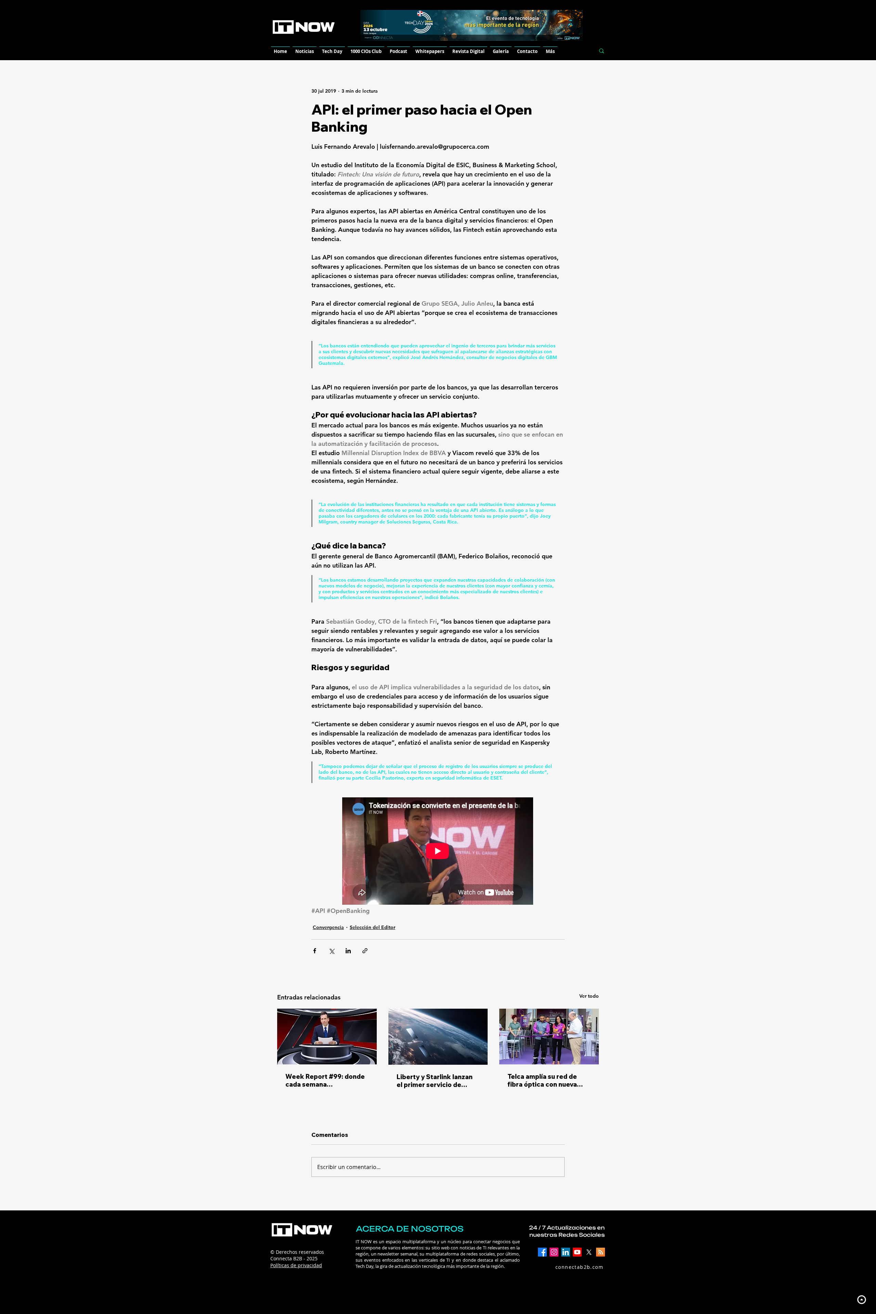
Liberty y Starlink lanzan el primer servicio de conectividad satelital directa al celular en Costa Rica (438, 1081)
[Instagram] (554, 1252)
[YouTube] (577, 1252)
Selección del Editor (372, 927)
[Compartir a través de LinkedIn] (348, 950)
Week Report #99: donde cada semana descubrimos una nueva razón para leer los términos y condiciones (325, 1080)
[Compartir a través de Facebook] (314, 950)
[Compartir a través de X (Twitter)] (331, 950)
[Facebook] (542, 1252)
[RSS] (600, 1252)
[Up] (861, 1299)
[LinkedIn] (565, 1252)
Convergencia (328, 927)
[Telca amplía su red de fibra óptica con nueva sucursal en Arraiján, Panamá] (549, 1036)
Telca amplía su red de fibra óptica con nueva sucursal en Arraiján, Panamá (542, 1080)
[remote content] (438, 851)
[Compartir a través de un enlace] (365, 950)
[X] (588, 1252)
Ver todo (589, 996)
